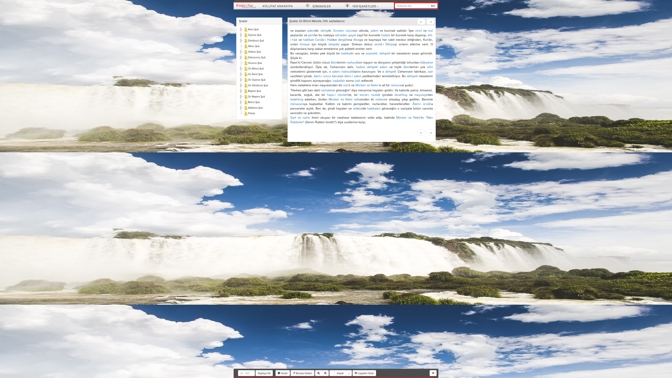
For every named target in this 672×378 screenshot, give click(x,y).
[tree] (259, 72)
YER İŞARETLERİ (364, 6)
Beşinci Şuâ (254, 91)
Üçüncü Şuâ (254, 35)
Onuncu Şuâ (255, 63)
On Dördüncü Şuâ (258, 85)
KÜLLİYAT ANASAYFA (277, 6)
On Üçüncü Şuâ (256, 79)
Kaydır (340, 373)
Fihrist (251, 113)
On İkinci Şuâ (255, 74)
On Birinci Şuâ (256, 68)
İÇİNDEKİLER (321, 6)
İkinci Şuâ (253, 29)
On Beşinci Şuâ (256, 96)
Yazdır (284, 373)
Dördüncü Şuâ (256, 40)
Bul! (433, 6)
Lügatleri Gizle (365, 373)
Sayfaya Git (264, 373)
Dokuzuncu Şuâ (256, 57)
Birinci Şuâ (254, 102)
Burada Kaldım (303, 373)
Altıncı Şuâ (254, 46)
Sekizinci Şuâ (255, 107)
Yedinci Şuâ (254, 51)
